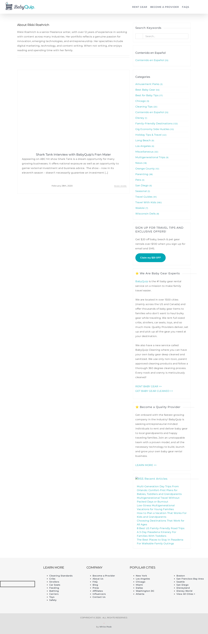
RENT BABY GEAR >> (148, 386)
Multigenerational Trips (151, 157)
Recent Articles (156, 478)
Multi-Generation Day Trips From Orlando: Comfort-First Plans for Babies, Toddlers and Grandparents (159, 490)
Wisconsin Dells (146, 213)
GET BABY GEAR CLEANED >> (154, 391)
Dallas (139, 588)
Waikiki (141, 208)
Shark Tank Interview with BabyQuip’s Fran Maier (73, 154)
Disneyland (183, 588)
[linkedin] (21, 584)
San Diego (143, 185)
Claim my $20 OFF (150, 257)
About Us (98, 578)
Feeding (54, 588)
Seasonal (142, 191)
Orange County (147, 168)
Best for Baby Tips (148, 95)
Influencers (99, 594)
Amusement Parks (148, 84)
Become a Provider (104, 575)
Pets (139, 179)
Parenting (143, 174)
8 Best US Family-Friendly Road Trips (160, 528)
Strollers (54, 581)
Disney (140, 117)
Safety (52, 600)
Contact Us (99, 597)
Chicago (141, 101)
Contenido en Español (151, 60)
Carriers (53, 594)
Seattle (180, 581)
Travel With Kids (148, 202)
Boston (180, 575)
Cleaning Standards (60, 575)
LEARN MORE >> (146, 465)
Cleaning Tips (146, 106)
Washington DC (145, 591)
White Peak (105, 626)
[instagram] (28, 584)
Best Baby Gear (147, 89)
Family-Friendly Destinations (156, 123)
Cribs (52, 578)
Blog (95, 584)
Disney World (184, 591)
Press (96, 588)
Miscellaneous (146, 151)
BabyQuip (141, 281)
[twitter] (14, 584)
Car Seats (54, 584)
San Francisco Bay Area (190, 578)
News (140, 163)
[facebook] (7, 584)
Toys (51, 597)
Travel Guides (145, 196)
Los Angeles (144, 146)
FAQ (95, 581)
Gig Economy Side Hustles (154, 129)
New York (141, 575)
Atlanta (140, 594)
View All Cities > (185, 594)
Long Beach (144, 140)
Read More (120, 186)
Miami (139, 584)
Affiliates (98, 591)
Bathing (54, 591)
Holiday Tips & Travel (150, 134)
